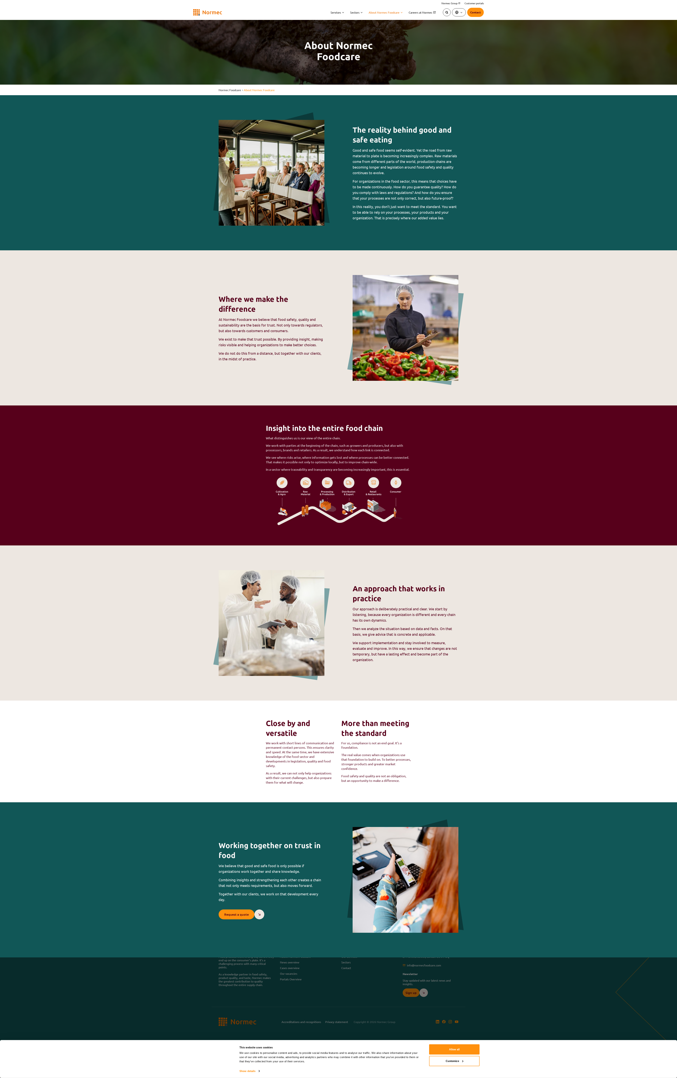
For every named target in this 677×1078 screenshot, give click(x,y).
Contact (346, 968)
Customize (452, 1060)
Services (336, 12)
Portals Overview (290, 979)
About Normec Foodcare (384, 12)
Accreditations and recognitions (301, 1022)
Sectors (354, 12)
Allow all (454, 1049)
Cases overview (289, 968)
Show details (247, 1071)
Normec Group (450, 3)
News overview (289, 962)
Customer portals (474, 3)
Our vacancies (288, 973)
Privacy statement (336, 1022)
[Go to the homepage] (207, 12)
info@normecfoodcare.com (424, 965)
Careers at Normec (420, 12)
